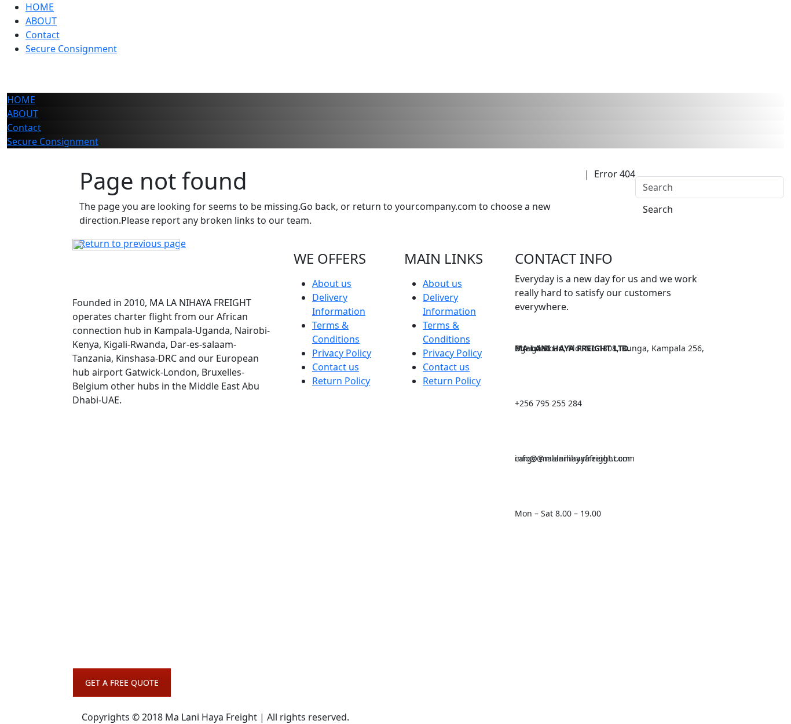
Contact (42, 34)
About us (331, 283)
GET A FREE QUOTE (122, 682)
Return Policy (341, 380)
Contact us (335, 367)
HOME (39, 7)
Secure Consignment (71, 48)
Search (658, 209)
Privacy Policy (341, 353)
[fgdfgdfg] (95, 441)
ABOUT (41, 20)
